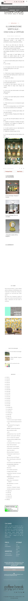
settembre (9, 412)
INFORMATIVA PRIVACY (16, 574)
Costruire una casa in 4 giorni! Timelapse (14, 419)
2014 (7, 398)
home (17, 544)
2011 (7, 403)
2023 (7, 382)
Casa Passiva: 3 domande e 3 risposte (13, 487)
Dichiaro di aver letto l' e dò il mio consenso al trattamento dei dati (13, 575)
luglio (8, 416)
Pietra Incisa (9, 467)
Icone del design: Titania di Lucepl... (12, 196)
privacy (17, 555)
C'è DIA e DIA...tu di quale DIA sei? (13, 448)
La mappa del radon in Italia (12, 471)
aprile (8, 492)
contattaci (18, 551)
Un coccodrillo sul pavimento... (12, 469)
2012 (7, 402)
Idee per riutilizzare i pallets (12, 430)
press (17, 549)
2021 (7, 386)
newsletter (18, 547)
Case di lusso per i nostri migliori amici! (14, 462)
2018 (7, 391)
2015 (7, 396)
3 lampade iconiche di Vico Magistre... (12, 235)
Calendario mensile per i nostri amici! (13, 489)
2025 (7, 379)
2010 (7, 405)
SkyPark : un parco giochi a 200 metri (13, 435)
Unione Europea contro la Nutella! (13, 446)
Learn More (12, 10)
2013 (7, 400)
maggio (8, 490)
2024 (7, 380)
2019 (7, 389)
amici (17, 552)
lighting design (14, 23)
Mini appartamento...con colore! (12, 483)
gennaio (8, 497)
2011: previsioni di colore (14, 363)
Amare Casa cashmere (11, 450)
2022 (7, 384)
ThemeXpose (6, 591)
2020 (7, 387)
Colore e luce (9, 485)
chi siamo (17, 546)
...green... (8, 432)
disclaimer (18, 554)
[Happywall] (13, 334)
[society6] (13, 315)
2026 (7, 377)
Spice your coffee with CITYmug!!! (13, 457)
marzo (8, 494)
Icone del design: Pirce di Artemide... (12, 216)
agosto (8, 414)
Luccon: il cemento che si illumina (13, 437)
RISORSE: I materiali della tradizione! (13, 428)
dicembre (8, 407)
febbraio (8, 496)
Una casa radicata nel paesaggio (15, 351)
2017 (7, 393)
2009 (7, 499)
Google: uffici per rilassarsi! (12, 444)
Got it (17, 10)
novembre (9, 409)
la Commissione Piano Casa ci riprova (13, 442)
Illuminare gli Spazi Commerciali (13, 452)
